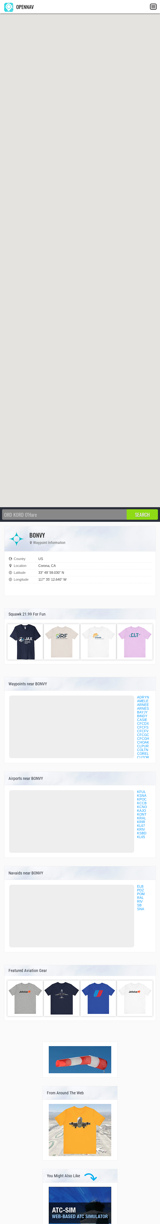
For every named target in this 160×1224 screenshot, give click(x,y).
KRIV (141, 829)
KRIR (141, 822)
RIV (140, 901)
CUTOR (143, 757)
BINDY (142, 716)
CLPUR (143, 746)
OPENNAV (24, 6)
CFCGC (143, 735)
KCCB (142, 803)
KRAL (141, 818)
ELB (140, 886)
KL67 (141, 825)
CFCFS (143, 727)
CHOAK (143, 742)
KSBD (141, 833)
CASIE (142, 720)
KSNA (141, 795)
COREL (143, 753)
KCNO (142, 807)
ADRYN (143, 697)
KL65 (141, 837)
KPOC (142, 799)
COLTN (142, 750)
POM (141, 894)
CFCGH (143, 738)
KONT (141, 814)
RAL (140, 898)
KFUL (141, 792)
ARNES (143, 708)
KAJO (141, 810)
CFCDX (143, 723)
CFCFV (143, 731)
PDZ (140, 890)
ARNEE (143, 705)
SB (139, 905)
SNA (140, 909)
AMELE (143, 701)
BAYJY (142, 712)
